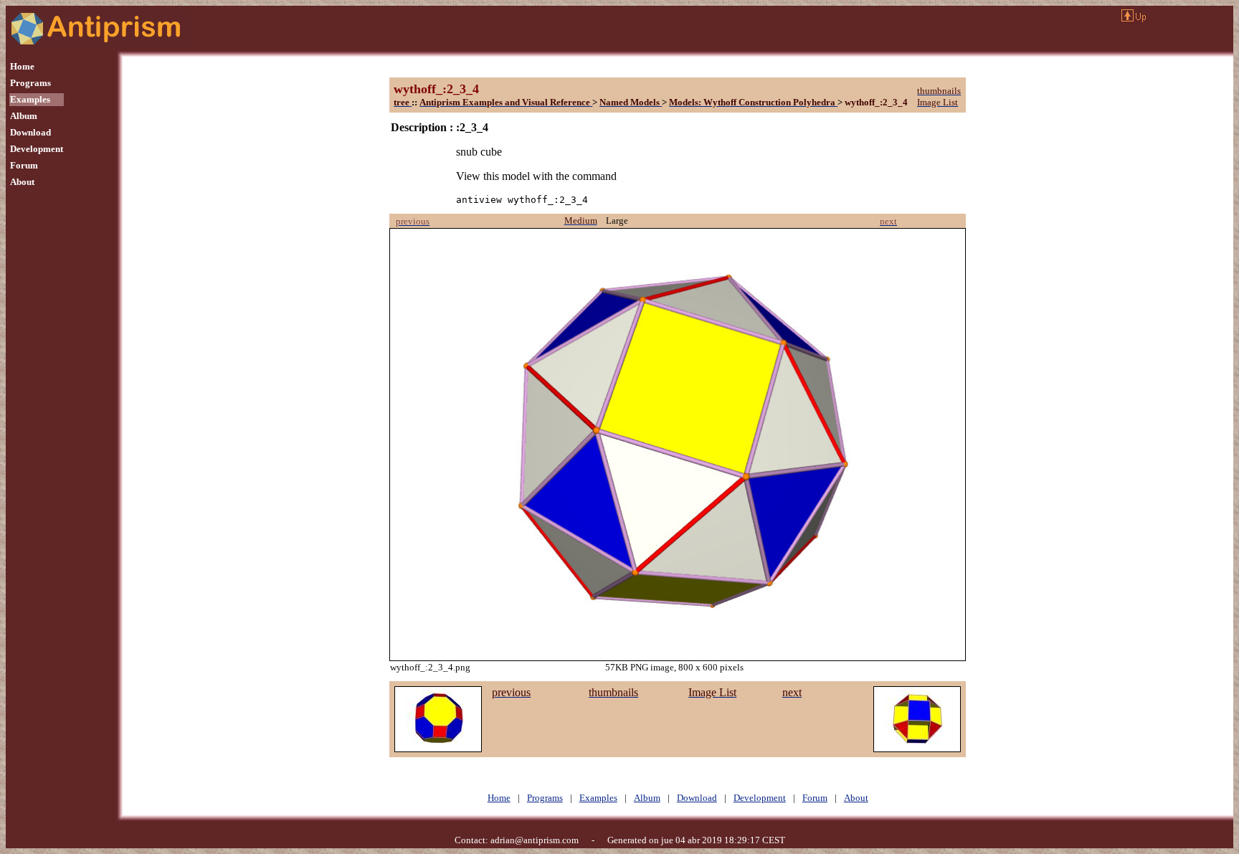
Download (30, 132)
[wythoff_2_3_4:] (438, 748)
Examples (30, 99)
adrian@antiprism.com (534, 840)
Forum (24, 165)
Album (23, 115)
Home (22, 66)
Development (36, 148)
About (22, 181)
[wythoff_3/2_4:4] (917, 748)
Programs (30, 82)
